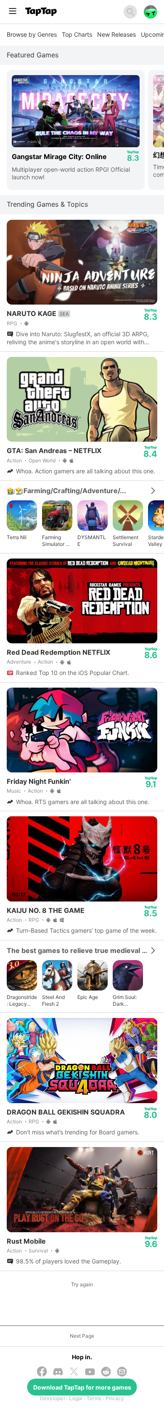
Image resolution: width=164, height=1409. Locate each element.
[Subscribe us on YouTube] (90, 1372)
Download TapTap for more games (82, 1387)
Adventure (19, 662)
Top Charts (77, 34)
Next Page (82, 1336)
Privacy (115, 1398)
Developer (52, 1398)
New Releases (116, 34)
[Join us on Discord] (58, 1372)
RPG (12, 323)
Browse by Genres (32, 34)
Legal (75, 1398)
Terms (94, 1398)
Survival (38, 1250)
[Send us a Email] (122, 1372)
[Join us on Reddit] (106, 1372)
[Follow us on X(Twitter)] (74, 1372)
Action (14, 460)
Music (14, 791)
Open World (42, 460)
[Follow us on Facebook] (42, 1372)
